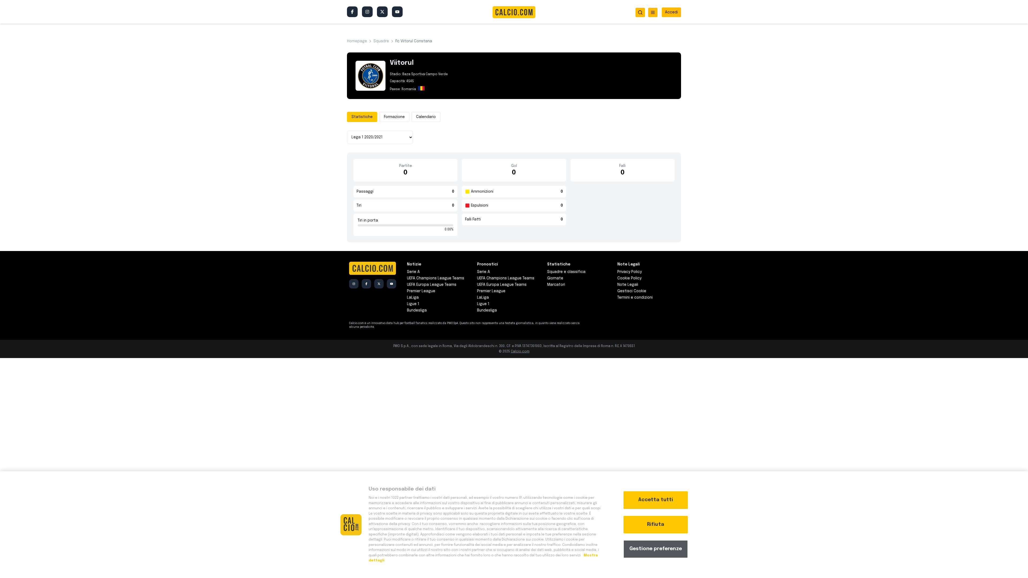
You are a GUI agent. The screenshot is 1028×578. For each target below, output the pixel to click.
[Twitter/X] (382, 11)
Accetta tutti (655, 499)
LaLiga (413, 297)
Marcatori (556, 285)
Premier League (421, 291)
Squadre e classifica (566, 272)
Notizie (414, 264)
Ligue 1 (413, 304)
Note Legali (627, 285)
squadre (381, 41)
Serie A (413, 272)
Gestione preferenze (655, 548)
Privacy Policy (629, 272)
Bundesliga (417, 310)
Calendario (426, 117)
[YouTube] (397, 11)
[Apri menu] (652, 12)
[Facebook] (352, 11)
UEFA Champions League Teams (435, 278)
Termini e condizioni (635, 297)
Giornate (555, 278)
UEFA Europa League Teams (431, 285)
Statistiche (362, 117)
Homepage (357, 41)
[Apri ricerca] (640, 12)
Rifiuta (655, 524)
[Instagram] (367, 11)
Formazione (394, 117)
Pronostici (487, 264)
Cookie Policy (629, 278)
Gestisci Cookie (631, 291)
